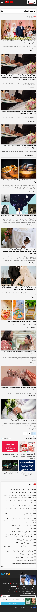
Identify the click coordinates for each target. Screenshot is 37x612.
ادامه (2, 566)
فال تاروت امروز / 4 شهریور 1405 (25, 540)
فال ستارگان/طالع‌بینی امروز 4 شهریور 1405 (23, 532)
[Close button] (36, 596)
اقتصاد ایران (6, 583)
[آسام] (34, 608)
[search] (7, 2)
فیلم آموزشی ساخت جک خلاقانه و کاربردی (23, 506)
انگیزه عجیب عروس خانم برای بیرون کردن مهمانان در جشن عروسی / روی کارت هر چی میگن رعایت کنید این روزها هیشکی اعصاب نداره (19, 251)
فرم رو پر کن (13, 603)
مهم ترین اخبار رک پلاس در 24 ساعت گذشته (22, 489)
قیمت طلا (13, 586)
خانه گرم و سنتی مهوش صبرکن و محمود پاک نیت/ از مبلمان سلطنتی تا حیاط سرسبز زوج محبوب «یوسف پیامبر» (28, 590)
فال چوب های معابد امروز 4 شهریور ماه (24, 557)
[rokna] (31, 2)
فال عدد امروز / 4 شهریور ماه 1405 (25, 543)
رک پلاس (30, 484)
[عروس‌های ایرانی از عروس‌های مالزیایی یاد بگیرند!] (18, 409)
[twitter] (4, 574)
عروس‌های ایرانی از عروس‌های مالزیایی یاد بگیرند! (23, 420)
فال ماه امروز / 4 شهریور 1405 (26, 554)
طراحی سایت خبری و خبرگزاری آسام (23, 607)
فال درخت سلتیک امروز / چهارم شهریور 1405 (22, 563)
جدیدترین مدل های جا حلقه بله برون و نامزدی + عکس (21, 321)
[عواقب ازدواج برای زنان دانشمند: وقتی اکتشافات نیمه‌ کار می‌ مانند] (18, 204)
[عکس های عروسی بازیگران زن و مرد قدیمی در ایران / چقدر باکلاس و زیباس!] (18, 376)
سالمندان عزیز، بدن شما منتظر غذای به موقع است (21, 492)
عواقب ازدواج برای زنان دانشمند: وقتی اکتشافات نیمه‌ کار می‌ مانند (18, 215)
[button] (2, 2)
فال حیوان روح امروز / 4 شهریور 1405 (24, 560)
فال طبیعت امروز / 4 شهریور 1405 (25, 529)
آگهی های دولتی (11, 591)
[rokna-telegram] (2, 574)
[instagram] (6, 574)
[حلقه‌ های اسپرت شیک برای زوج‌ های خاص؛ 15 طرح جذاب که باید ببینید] (18, 168)
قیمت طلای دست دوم (15, 589)
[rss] (9, 574)
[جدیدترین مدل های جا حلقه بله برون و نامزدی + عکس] (18, 310)
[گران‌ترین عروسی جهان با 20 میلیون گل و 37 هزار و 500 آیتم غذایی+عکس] (18, 340)
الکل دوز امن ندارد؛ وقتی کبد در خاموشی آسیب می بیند (20, 551)
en (11, 2)
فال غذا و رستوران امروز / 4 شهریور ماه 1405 (22, 526)
